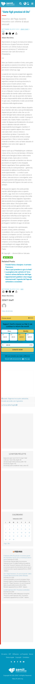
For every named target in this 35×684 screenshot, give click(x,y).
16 (13, 532)
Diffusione (15, 654)
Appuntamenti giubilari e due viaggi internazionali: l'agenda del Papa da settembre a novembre (18, 279)
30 (13, 539)
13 (29, 529)
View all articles (7, 311)
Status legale (10, 657)
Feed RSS (18, 552)
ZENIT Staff (25, 29)
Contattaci (26, 657)
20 (29, 532)
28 (5, 539)
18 (21, 532)
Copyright (18, 657)
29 (9, 539)
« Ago (5, 543)
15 (9, 532)
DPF (10, 654)
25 (21, 536)
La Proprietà (24, 654)
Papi (3, 31)
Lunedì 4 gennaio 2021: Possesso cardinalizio (17, 590)
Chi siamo (4, 654)
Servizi (31, 654)
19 (25, 532)
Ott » (9, 543)
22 (9, 536)
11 (21, 529)
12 (25, 529)
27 (29, 536)
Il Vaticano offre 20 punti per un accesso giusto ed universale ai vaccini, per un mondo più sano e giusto (17, 557)
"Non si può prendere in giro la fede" (18, 269)
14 (5, 532)
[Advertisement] (17, 384)
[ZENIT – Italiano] (10, 4)
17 (17, 532)
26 (25, 536)
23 (13, 536)
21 (5, 536)
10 (17, 529)
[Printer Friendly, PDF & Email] (8, 257)
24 (17, 536)
